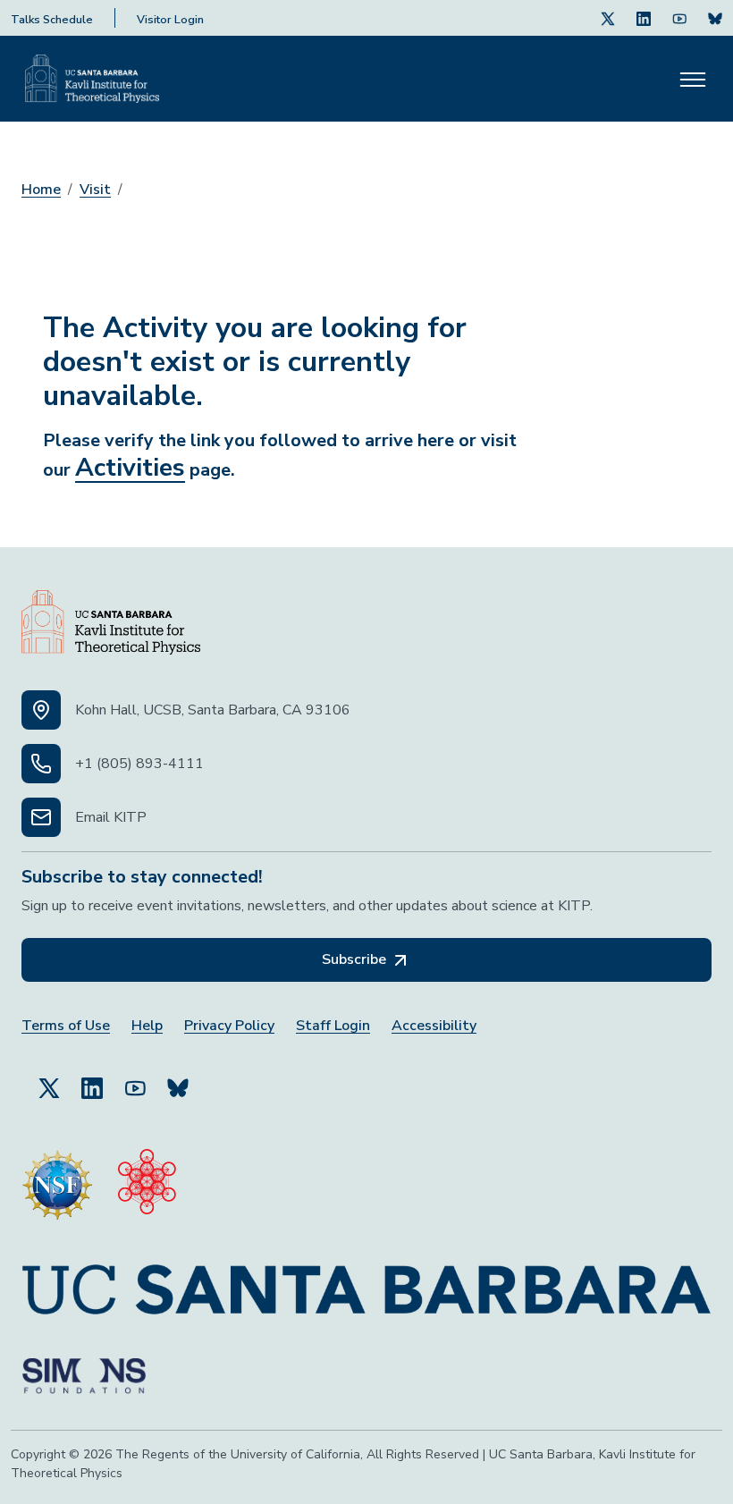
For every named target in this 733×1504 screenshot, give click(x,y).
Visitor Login (170, 20)
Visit (95, 189)
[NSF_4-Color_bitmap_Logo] (57, 1178)
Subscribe (356, 959)
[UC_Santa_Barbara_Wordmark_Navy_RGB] (366, 1282)
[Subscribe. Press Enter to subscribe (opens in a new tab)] (715, 18)
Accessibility (434, 1026)
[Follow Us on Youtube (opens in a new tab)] (679, 18)
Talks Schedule (52, 20)
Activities (130, 468)
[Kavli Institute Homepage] (92, 78)
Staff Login (333, 1026)
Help (147, 1026)
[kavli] (147, 1178)
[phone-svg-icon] (41, 763)
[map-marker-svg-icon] (41, 710)
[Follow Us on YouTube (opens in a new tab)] (135, 1080)
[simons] (84, 1369)
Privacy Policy (229, 1026)
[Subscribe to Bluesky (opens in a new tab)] (178, 1080)
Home (41, 189)
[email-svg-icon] (41, 817)
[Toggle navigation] (693, 78)
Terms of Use (65, 1026)
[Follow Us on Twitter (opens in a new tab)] (608, 18)
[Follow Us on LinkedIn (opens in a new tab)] (643, 18)
